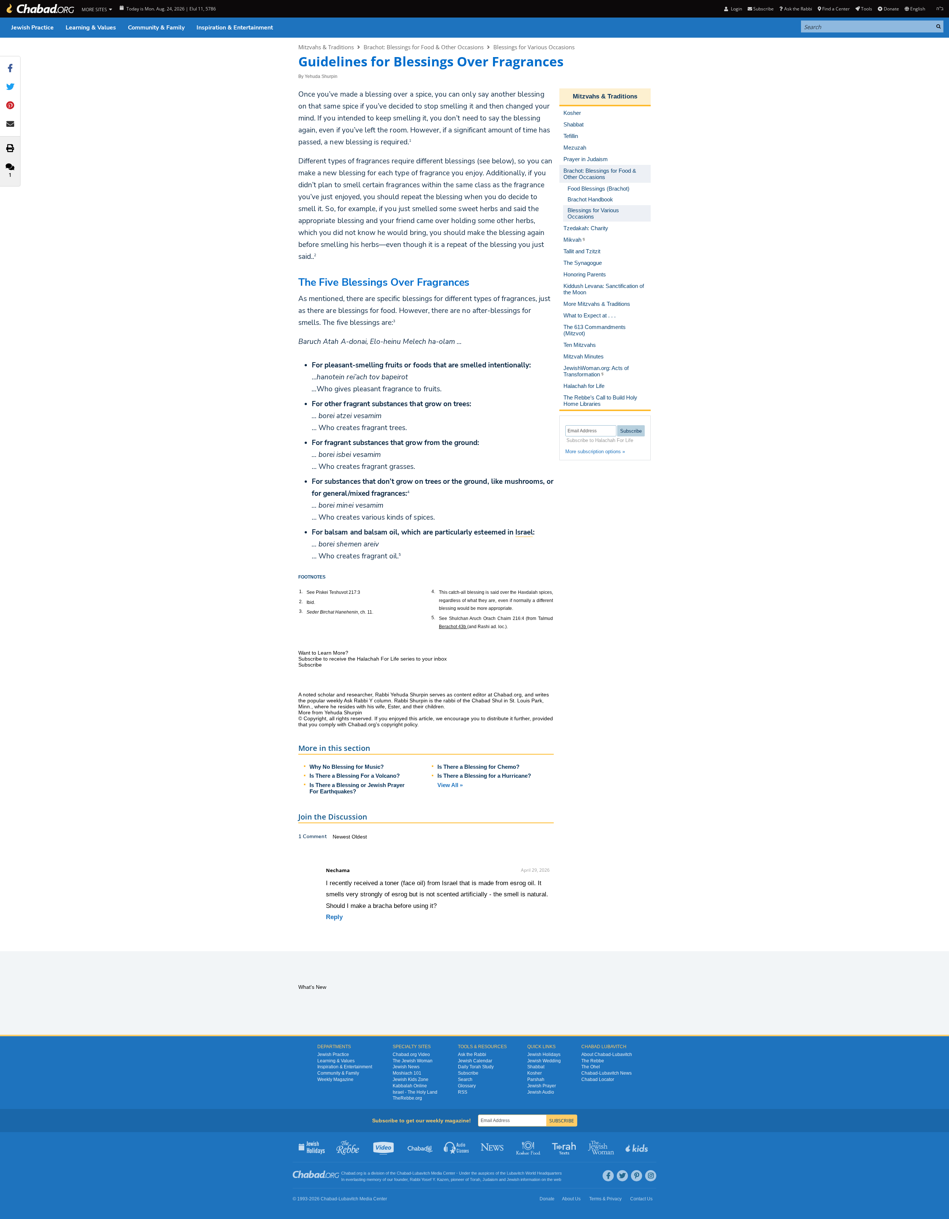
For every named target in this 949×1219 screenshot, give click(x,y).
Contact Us (641, 1198)
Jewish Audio (540, 1092)
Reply (334, 917)
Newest (342, 837)
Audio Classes (456, 1147)
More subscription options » (595, 451)
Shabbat (535, 1066)
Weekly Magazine (335, 1079)
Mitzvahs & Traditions (326, 47)
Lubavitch (421, 1173)
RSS (462, 1092)
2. (301, 601)
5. (433, 617)
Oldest (359, 837)
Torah (475, 1179)
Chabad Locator (597, 1079)
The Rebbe (592, 1060)
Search (465, 1079)
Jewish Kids (637, 1147)
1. (301, 591)
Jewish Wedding (544, 1060)
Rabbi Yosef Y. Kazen (429, 1179)
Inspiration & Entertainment (235, 27)
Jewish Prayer (541, 1085)
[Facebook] (608, 1175)
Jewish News (406, 1066)
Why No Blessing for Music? (346, 767)
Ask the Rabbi (798, 9)
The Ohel (590, 1066)
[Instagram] (650, 1175)
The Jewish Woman (413, 1060)
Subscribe (468, 1073)
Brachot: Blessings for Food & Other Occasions (424, 47)
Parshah (535, 1079)
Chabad (404, 1173)
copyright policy (399, 724)
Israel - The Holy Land (415, 1092)
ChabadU (420, 1147)
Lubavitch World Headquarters (534, 1173)
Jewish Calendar (475, 1060)
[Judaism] (40, 9)
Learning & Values (91, 27)
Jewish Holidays (543, 1054)
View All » (450, 785)
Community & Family (156, 27)
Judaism (490, 1179)
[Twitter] (622, 1175)
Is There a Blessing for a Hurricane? (484, 776)
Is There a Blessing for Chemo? (478, 767)
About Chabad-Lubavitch (606, 1054)
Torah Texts (565, 1147)
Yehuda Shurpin (321, 76)
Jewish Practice (32, 27)
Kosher (534, 1073)
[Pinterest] (636, 1175)
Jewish (513, 1179)
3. (301, 611)
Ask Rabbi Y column (367, 700)
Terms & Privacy (605, 1198)
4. (433, 591)
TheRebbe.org (407, 1098)
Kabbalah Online (410, 1085)
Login (736, 9)
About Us (571, 1198)
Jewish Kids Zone (410, 1079)
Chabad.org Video (411, 1054)
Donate (891, 9)
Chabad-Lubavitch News (606, 1073)
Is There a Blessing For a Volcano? (354, 776)
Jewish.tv (384, 1147)
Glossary (467, 1085)
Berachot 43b (453, 626)
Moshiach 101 (407, 1073)
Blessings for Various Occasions (534, 47)
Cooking (529, 1147)
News (492, 1147)
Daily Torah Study (476, 1066)
